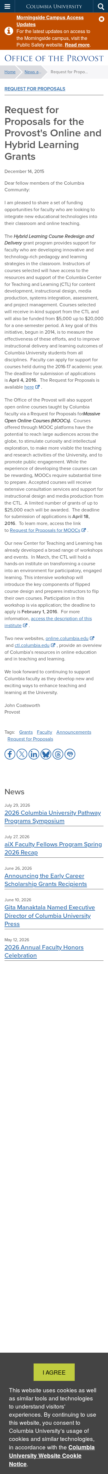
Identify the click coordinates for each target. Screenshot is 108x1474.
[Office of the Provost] (54, 57)
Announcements (73, 732)
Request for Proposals (34, 88)
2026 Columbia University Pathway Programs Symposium (52, 816)
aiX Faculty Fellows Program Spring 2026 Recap (53, 848)
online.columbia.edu (67, 638)
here (29, 387)
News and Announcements (36, 72)
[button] (101, 19)
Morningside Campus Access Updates (50, 21)
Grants (26, 732)
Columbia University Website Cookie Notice (52, 1455)
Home (10, 72)
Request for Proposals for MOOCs (45, 530)
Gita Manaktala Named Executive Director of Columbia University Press (49, 915)
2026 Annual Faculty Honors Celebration (44, 951)
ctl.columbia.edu (32, 645)
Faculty (44, 732)
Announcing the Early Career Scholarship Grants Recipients (45, 879)
